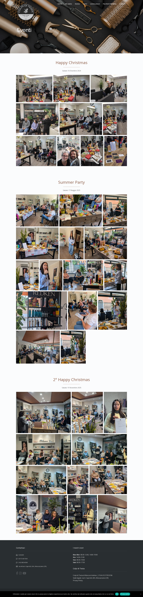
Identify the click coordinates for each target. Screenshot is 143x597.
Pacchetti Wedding (109, 4)
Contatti (122, 4)
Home (60, 4)
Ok (117, 594)
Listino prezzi (95, 4)
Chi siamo (68, 4)
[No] (141, 594)
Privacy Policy (78, 580)
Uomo (85, 4)
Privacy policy (125, 594)
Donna (77, 4)
